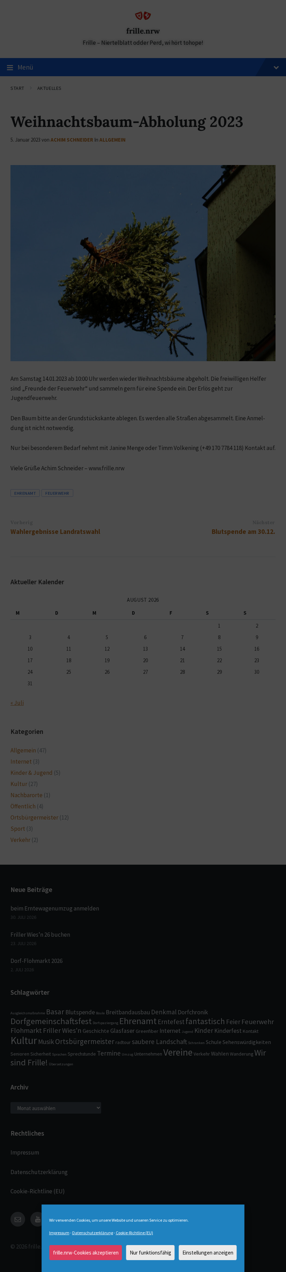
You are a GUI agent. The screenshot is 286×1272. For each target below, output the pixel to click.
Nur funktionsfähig (150, 1252)
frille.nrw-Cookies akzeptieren (86, 1252)
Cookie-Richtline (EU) (134, 1232)
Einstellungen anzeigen (207, 1252)
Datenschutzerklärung (92, 1232)
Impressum (59, 1232)
